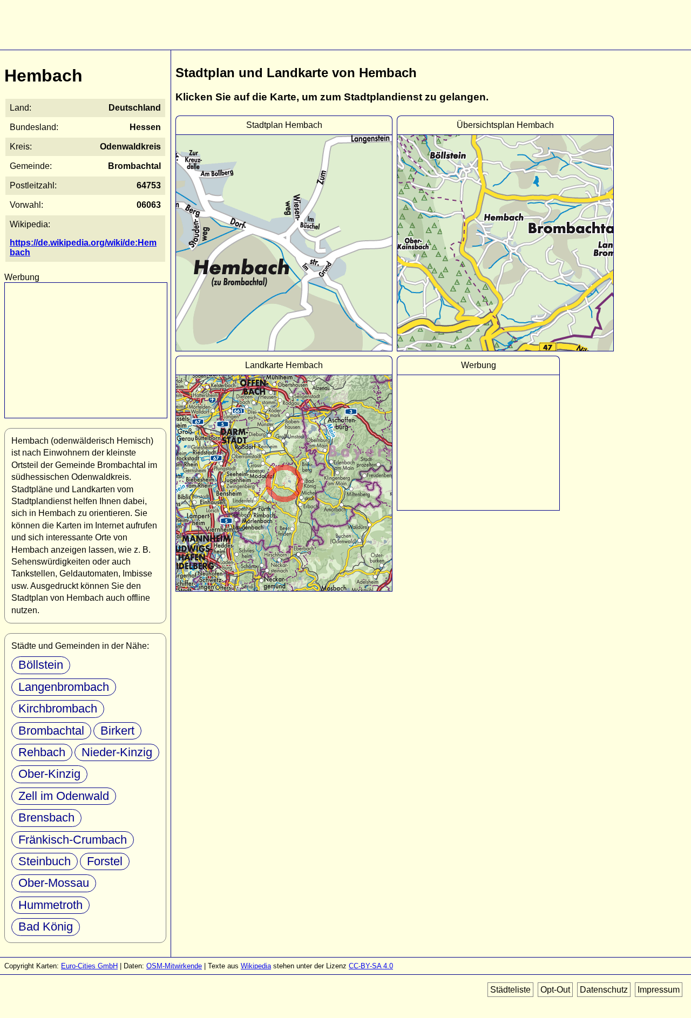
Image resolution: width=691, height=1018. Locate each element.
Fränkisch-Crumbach (72, 839)
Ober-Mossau (53, 883)
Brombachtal (51, 730)
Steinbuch (44, 861)
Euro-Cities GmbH (89, 966)
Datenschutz (604, 989)
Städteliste (510, 989)
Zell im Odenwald (63, 796)
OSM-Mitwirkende (174, 966)
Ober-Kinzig (49, 774)
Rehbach (41, 752)
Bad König (45, 926)
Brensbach (46, 817)
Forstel (105, 861)
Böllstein (40, 664)
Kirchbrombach (57, 708)
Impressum (659, 989)
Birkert (117, 730)
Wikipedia (256, 966)
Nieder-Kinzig (117, 752)
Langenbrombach (63, 687)
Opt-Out (555, 989)
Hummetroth (50, 905)
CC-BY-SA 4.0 (371, 966)
